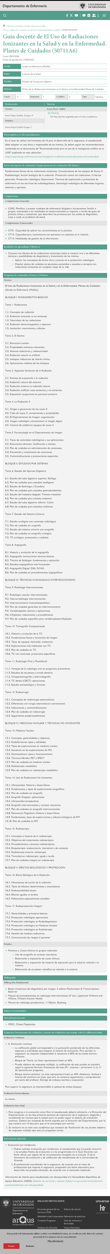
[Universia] (102, 1201)
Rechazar (30, 1246)
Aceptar (11, 1246)
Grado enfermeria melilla (35, 26)
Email (55, 113)
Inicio (4, 26)
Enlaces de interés (72, 1209)
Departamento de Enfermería (25, 6)
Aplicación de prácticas (74, 1216)
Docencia (11, 26)
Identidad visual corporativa (50, 1216)
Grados (20, 26)
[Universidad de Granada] (92, 6)
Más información (55, 1241)
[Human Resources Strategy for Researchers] (102, 1209)
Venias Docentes (72, 1227)
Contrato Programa (47, 1220)
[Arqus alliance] (23, 1220)
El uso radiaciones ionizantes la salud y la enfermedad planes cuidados (32, 30)
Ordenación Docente (47, 1227)
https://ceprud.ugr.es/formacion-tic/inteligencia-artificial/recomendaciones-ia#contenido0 (52, 156)
